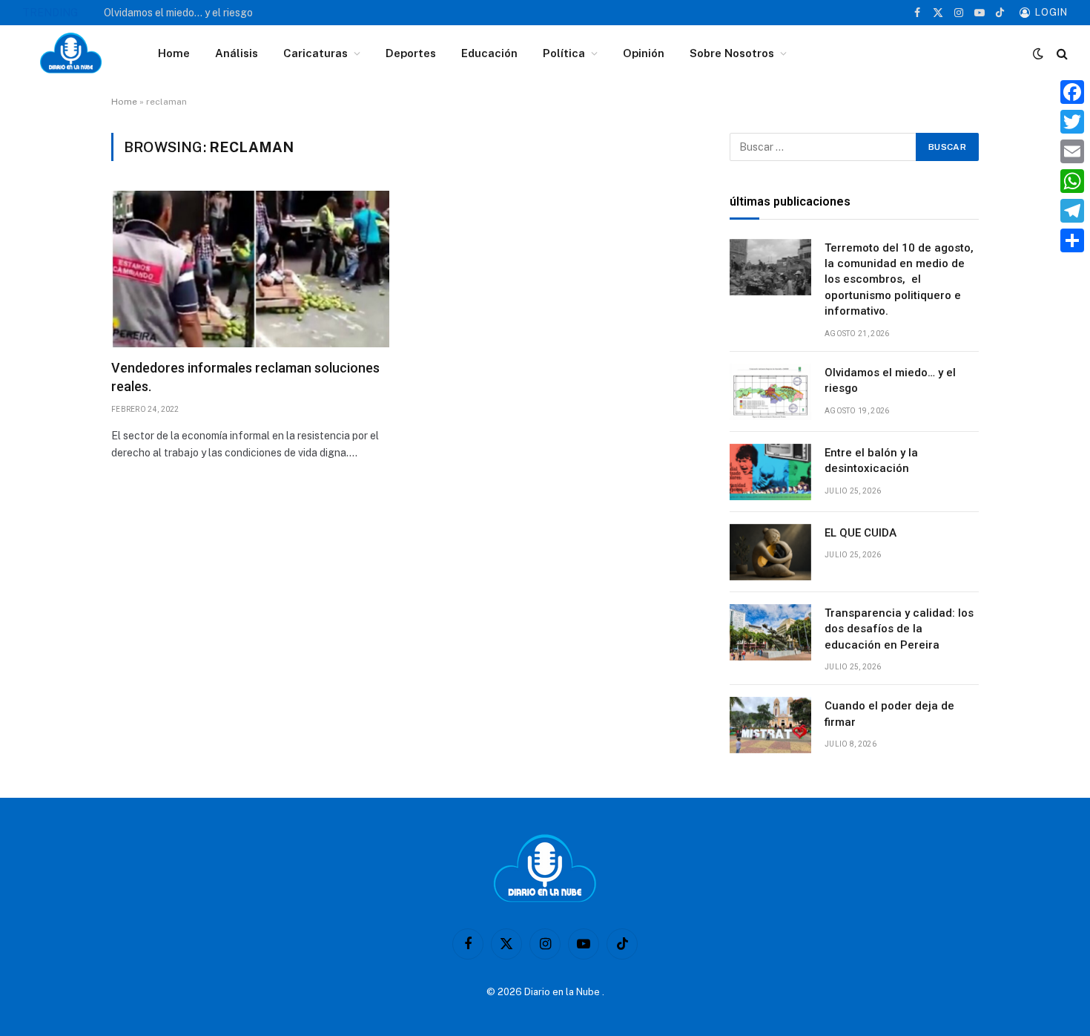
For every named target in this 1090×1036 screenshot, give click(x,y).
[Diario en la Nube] (70, 53)
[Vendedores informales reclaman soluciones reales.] (250, 269)
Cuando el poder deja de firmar (889, 713)
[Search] (1061, 54)
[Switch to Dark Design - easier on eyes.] (1038, 53)
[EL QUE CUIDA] (770, 552)
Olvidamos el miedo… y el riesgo (178, 13)
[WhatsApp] (1072, 181)
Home (174, 53)
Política (564, 53)
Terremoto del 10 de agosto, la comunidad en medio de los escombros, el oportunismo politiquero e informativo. (899, 279)
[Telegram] (1072, 211)
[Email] (1072, 151)
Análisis (236, 53)
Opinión (643, 53)
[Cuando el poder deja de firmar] (770, 725)
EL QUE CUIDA (860, 533)
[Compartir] (1072, 240)
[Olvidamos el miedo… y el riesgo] (770, 392)
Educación (489, 53)
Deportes (411, 53)
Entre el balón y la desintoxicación (871, 460)
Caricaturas (315, 53)
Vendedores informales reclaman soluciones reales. (245, 376)
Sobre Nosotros (732, 53)
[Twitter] (1072, 122)
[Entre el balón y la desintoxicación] (770, 472)
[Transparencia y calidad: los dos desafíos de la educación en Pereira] (770, 632)
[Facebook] (1072, 92)
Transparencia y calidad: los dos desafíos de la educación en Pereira (899, 629)
